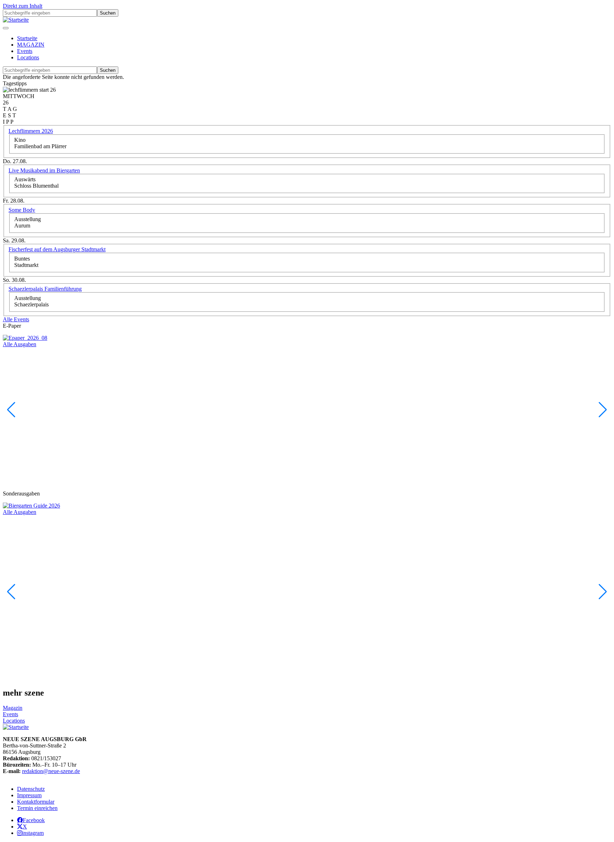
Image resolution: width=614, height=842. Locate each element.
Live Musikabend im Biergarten (44, 170)
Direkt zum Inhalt (22, 6)
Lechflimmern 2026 (31, 131)
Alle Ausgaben (19, 344)
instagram (33, 833)
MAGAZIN (30, 45)
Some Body (22, 210)
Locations (28, 57)
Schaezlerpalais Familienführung (45, 289)
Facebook (34, 820)
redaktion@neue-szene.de (51, 771)
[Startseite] (16, 20)
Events (24, 51)
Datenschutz (31, 789)
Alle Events (16, 319)
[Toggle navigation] (6, 28)
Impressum (29, 795)
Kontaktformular (35, 802)
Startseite (27, 38)
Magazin (12, 708)
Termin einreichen (37, 808)
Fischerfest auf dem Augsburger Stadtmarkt (57, 249)
